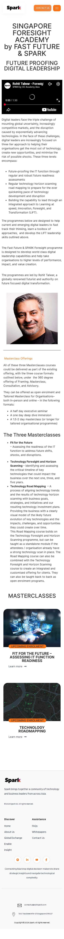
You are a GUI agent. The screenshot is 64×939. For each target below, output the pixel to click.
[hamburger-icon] (57, 8)
